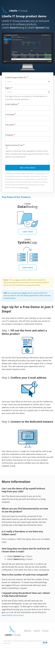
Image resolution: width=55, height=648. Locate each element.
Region (8, 88)
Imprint (36, 631)
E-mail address (11, 104)
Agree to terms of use (14, 145)
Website (27, 631)
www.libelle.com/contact (13, 615)
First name (9, 114)
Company (9, 135)
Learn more (27, 231)
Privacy (45, 631)
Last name (9, 124)
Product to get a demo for (15, 77)
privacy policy (24, 187)
